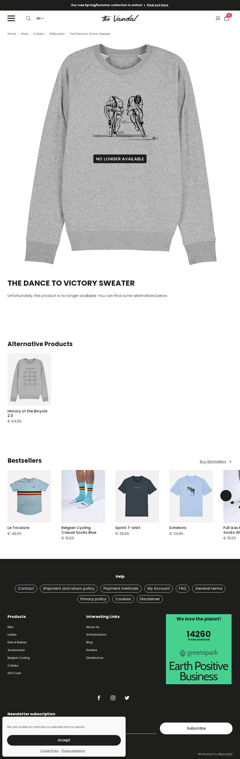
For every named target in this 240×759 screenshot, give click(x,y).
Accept (64, 740)
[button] (226, 495)
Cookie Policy (50, 751)
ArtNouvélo (57, 34)
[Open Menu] (11, 18)
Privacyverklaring (73, 751)
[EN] (42, 18)
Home (12, 34)
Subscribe (196, 728)
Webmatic (225, 754)
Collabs (39, 34)
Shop (25, 34)
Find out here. (158, 5)
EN (39, 18)
